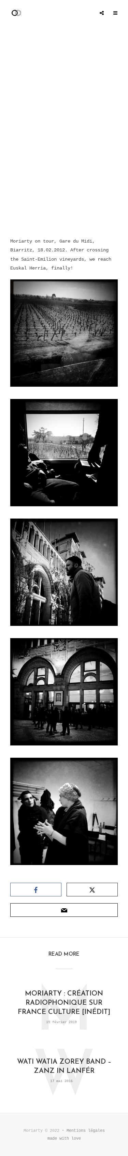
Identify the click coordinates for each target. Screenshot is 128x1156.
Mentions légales (86, 1130)
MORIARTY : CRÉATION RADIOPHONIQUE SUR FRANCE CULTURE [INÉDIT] (64, 1003)
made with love (64, 1138)
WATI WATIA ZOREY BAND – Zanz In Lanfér (64, 1067)
